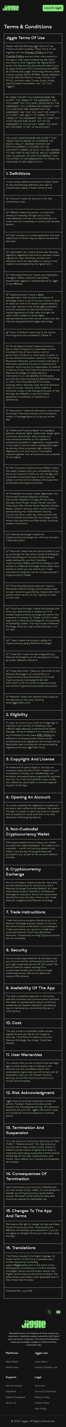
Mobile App (12, 1367)
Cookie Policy (15, 56)
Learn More (41, 1362)
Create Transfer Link (46, 1367)
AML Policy (44, 735)
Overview (40, 1386)
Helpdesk (11, 1392)
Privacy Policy (34, 52)
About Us (11, 1403)
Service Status (14, 1386)
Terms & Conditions (45, 1392)
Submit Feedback (15, 1397)
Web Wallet (12, 1362)
